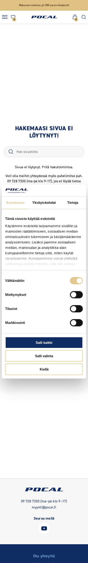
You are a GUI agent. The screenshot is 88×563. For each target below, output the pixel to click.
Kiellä (44, 369)
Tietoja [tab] (72, 202)
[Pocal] (44, 17)
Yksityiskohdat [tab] (44, 202)
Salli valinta (44, 356)
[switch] (76, 294)
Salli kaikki (44, 342)
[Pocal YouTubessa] (44, 532)
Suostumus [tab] (15, 202)
